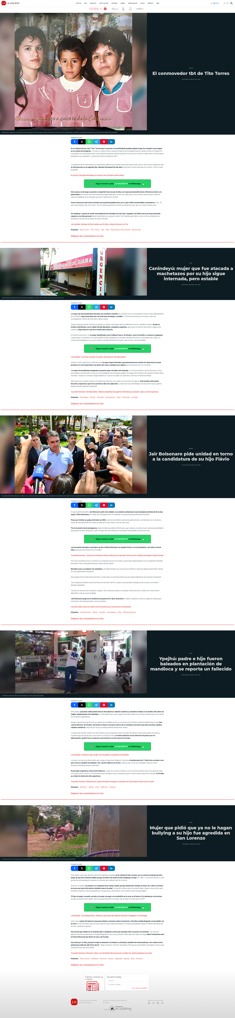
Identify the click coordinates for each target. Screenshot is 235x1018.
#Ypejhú (112, 787)
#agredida (118, 958)
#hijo (107, 230)
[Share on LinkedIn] (111, 141)
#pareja (126, 958)
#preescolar (136, 230)
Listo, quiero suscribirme (139, 988)
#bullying (94, 958)
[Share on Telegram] (96, 141)
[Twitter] (153, 1003)
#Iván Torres (84, 230)
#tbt (102, 230)
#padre (91, 787)
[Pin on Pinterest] (104, 141)
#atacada (100, 397)
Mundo (191, 448)
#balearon (83, 787)
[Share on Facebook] (74, 141)
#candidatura (111, 612)
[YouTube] (162, 1003)
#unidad (102, 612)
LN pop (191, 68)
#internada (126, 397)
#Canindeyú (84, 397)
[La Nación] (10, 3)
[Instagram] (157, 1003)
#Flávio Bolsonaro (129, 612)
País (191, 263)
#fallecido (104, 787)
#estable (134, 397)
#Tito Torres (95, 230)
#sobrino (139, 958)
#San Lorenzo (85, 958)
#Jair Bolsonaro (85, 612)
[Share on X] (82, 141)
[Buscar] (231, 3)
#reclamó (103, 958)
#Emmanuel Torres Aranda (120, 230)
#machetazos (110, 397)
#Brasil (95, 612)
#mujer (92, 397)
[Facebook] (149, 1003)
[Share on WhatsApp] (89, 141)
